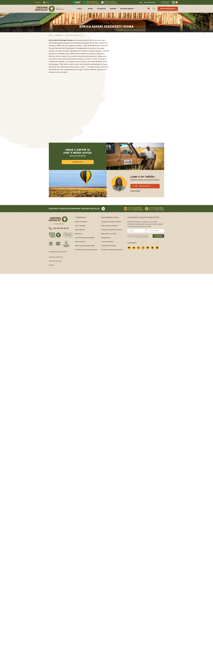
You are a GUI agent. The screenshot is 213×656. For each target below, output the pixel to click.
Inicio (50, 35)
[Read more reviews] (95, 2)
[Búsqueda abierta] (154, 8)
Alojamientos (59, 35)
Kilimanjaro (101, 8)
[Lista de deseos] (148, 8)
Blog (140, 2)
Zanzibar (113, 8)
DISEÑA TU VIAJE (77, 162)
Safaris (90, 8)
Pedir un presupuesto (167, 8)
